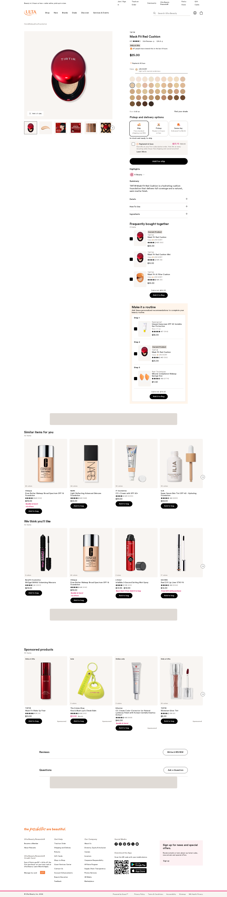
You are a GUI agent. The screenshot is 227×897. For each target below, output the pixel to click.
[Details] (159, 199)
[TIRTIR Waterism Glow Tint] (181, 687)
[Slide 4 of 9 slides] (75, 127)
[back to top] (219, 889)
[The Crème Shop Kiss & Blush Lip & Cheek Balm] (90, 687)
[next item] (112, 128)
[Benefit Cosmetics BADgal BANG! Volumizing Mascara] (45, 558)
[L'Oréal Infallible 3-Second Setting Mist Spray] (136, 560)
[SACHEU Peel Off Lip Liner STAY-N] (181, 560)
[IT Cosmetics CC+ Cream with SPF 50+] (136, 469)
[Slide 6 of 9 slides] (105, 127)
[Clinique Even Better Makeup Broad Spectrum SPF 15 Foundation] (45, 473)
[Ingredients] (159, 214)
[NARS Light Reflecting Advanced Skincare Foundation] (90, 470)
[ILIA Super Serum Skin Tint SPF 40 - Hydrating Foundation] (181, 470)
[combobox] (159, 70)
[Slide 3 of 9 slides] (60, 127)
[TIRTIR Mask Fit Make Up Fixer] (45, 687)
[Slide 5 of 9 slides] (90, 127)
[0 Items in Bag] (201, 13)
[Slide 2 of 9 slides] (45, 127)
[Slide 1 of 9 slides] (30, 127)
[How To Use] (159, 206)
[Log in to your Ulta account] (195, 12)
